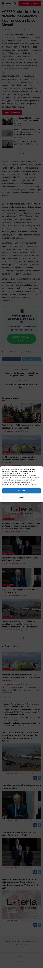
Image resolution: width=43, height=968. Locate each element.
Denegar (21, 497)
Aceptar (21, 491)
